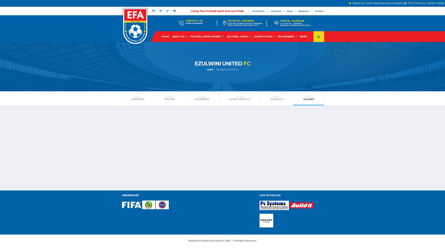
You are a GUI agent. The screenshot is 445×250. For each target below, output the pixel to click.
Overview (137, 98)
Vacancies (303, 11)
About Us (178, 36)
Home (165, 36)
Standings (202, 98)
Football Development (205, 36)
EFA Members (286, 36)
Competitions (263, 36)
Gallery (308, 98)
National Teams (237, 36)
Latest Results (239, 98)
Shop (289, 11)
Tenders (319, 11)
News (303, 36)
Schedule (276, 98)
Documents (258, 11)
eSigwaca (275, 11)
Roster (169, 98)
